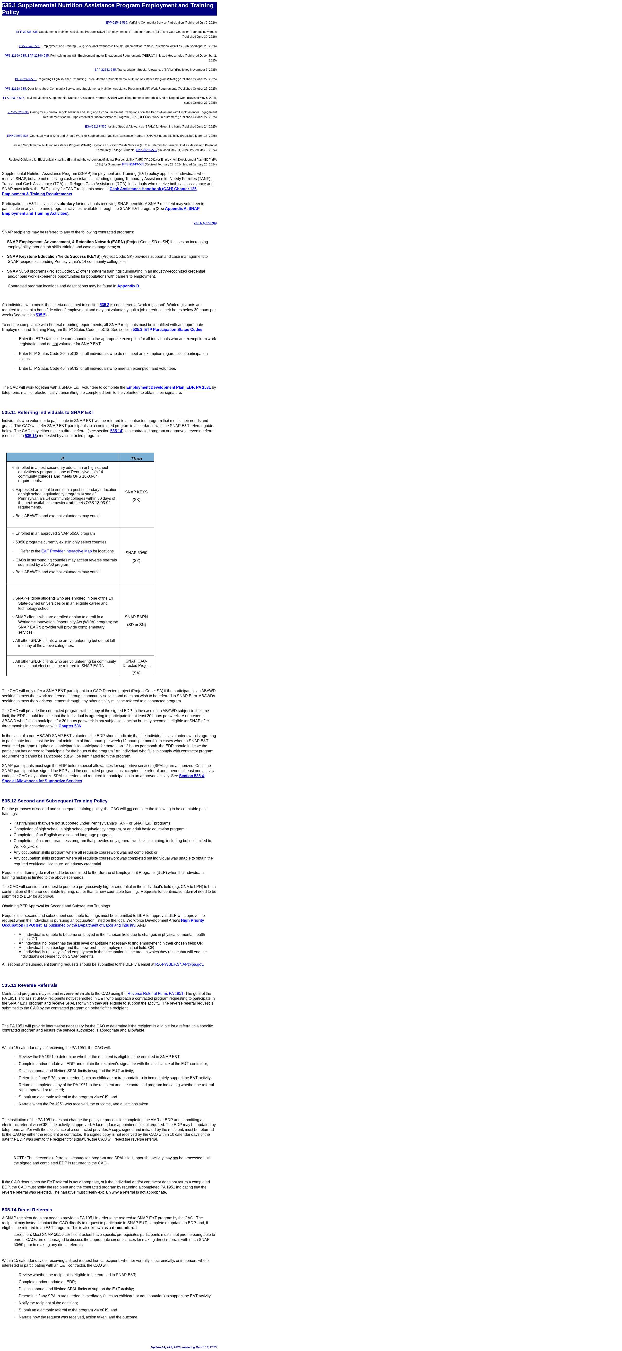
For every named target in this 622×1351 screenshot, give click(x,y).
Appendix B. (128, 286)
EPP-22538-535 (27, 32)
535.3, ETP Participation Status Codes (167, 329)
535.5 (40, 315)
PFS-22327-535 (13, 98)
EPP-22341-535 (105, 69)
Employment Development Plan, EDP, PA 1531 (168, 387)
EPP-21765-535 (146, 150)
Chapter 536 (70, 726)
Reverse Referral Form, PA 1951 (155, 993)
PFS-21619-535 (133, 164)
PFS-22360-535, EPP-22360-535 (27, 55)
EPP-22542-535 (116, 22)
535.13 (31, 436)
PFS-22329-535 (25, 79)
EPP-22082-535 (17, 136)
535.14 (116, 431)
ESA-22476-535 (29, 46)
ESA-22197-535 (95, 126)
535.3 (104, 305)
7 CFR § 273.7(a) (205, 223)
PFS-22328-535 (15, 88)
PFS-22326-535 (18, 112)
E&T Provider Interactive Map (66, 551)
